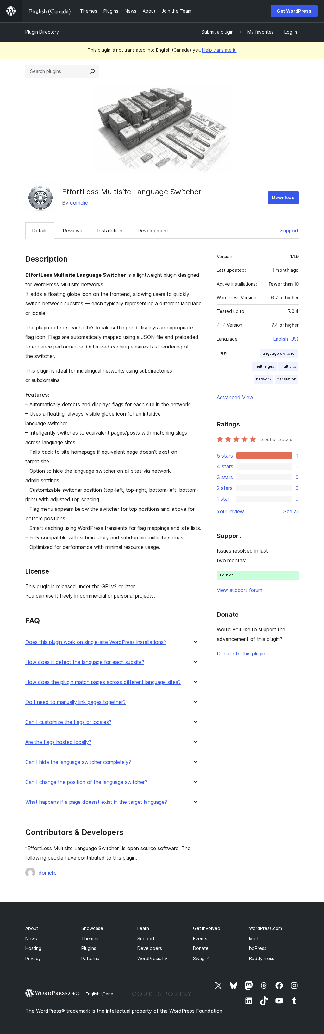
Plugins (88, 948)
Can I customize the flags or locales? (68, 722)
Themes (89, 938)
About (31, 928)
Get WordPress (294, 11)
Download (283, 197)
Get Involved (206, 928)
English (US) (286, 338)
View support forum (239, 590)
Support (289, 230)
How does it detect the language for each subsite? (84, 662)
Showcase (92, 928)
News (31, 938)
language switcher (279, 353)
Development (152, 230)
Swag (201, 958)
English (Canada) (103, 993)
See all (291, 511)
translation (286, 379)
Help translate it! (219, 50)
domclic (79, 202)
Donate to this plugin (241, 653)
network (263, 379)
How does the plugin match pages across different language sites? (103, 682)
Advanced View (235, 397)
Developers (149, 948)
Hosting (33, 948)
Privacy (33, 958)
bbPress (257, 948)
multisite (288, 366)
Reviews (72, 230)
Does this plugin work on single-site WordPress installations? (95, 642)
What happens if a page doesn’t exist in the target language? (96, 802)
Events (200, 938)
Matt (254, 938)
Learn (143, 928)
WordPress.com (265, 928)
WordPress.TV (152, 958)
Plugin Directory (42, 32)
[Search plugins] (92, 71)
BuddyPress (261, 958)
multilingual (264, 366)
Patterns (90, 958)
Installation (109, 230)
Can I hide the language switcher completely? (78, 762)
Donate (201, 948)
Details (40, 230)
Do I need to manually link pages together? (75, 702)
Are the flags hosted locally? (58, 742)
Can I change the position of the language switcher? (86, 782)
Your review (230, 511)
